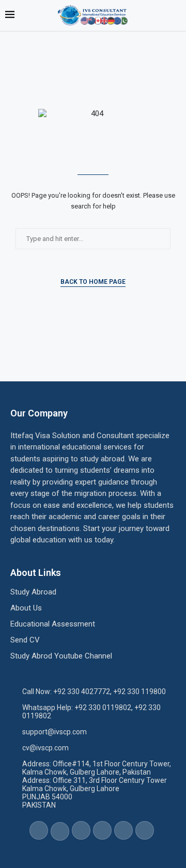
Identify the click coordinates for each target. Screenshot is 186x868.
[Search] (176, 15)
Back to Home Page (93, 281)
